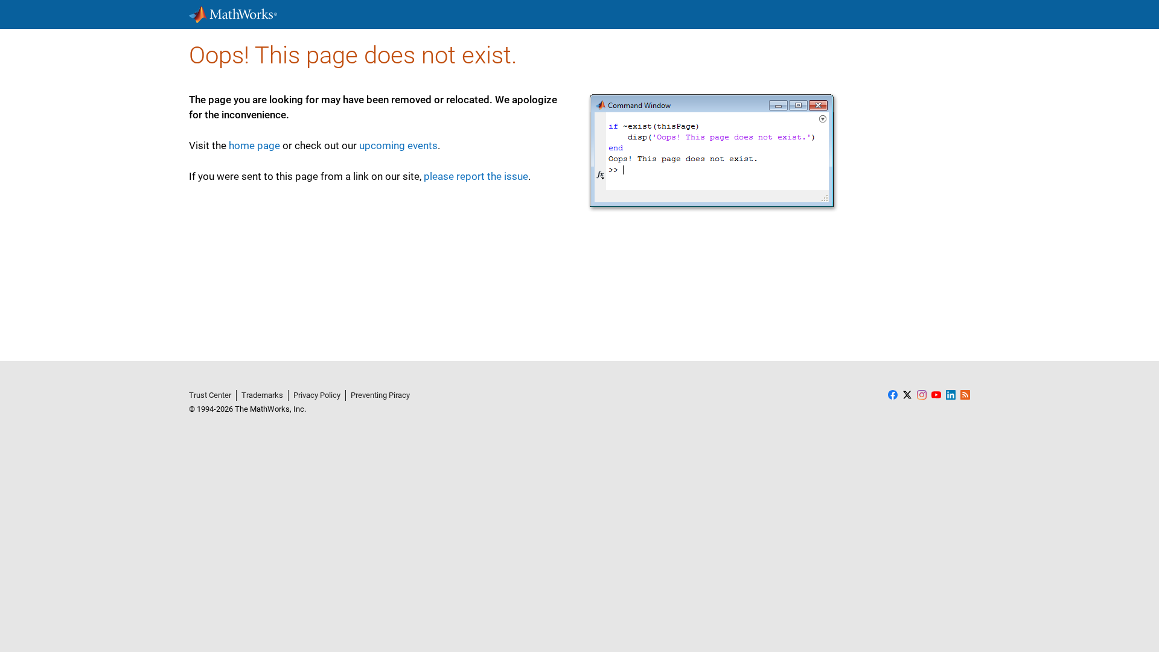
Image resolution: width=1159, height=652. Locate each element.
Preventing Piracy (380, 395)
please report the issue (476, 176)
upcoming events (398, 145)
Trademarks (262, 395)
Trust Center (210, 395)
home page (254, 145)
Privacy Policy (316, 395)
